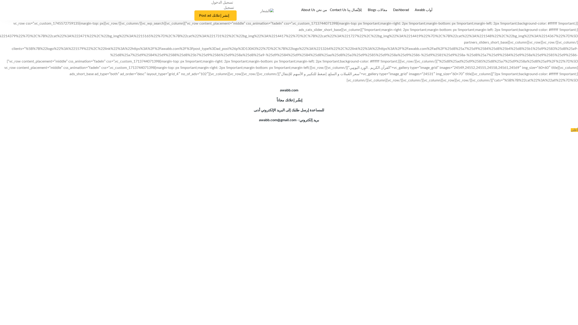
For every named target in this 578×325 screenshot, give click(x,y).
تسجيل (229, 7)
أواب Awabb (423, 10)
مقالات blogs (377, 10)
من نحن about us (314, 10)
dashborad (401, 10)
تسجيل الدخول (222, 2)
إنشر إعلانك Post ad (214, 15)
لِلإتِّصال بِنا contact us (346, 10)
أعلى (574, 130)
